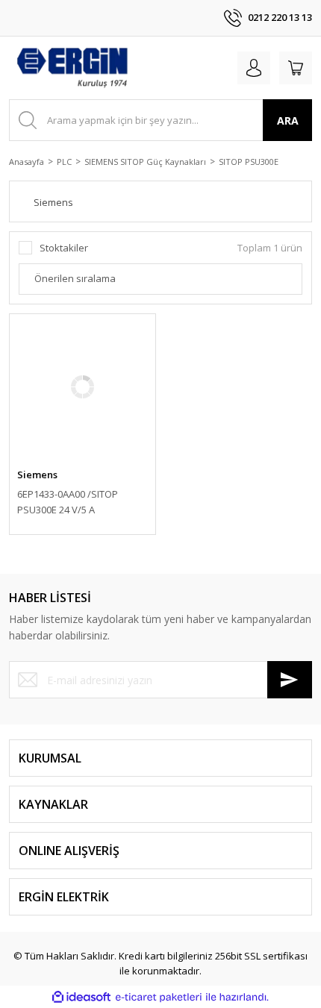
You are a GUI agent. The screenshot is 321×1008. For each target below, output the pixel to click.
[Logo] (71, 68)
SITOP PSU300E (248, 161)
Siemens (37, 474)
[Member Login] (253, 67)
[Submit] (289, 679)
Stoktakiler (64, 247)
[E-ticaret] (158, 997)
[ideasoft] (81, 997)
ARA (288, 120)
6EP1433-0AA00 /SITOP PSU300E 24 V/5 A (67, 501)
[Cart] (295, 67)
